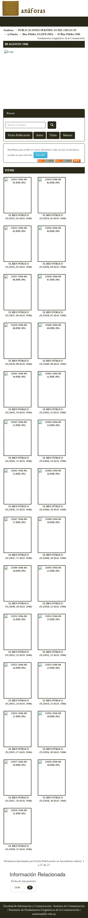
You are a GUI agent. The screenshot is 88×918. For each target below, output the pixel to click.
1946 (17, 887)
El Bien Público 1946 (69, 34)
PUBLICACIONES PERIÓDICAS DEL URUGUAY (47, 30)
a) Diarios (12, 34)
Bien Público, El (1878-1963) (37, 34)
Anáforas (8, 30)
